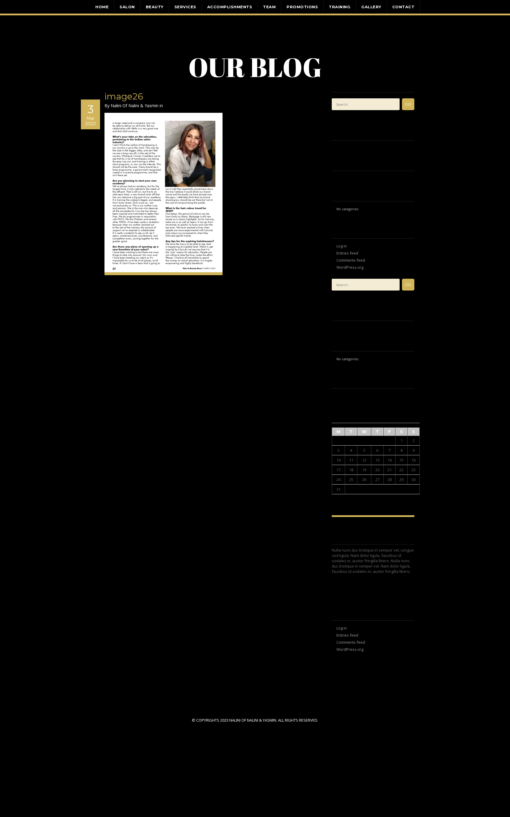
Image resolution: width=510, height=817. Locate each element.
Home (102, 6)
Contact (403, 6)
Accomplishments (229, 6)
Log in (341, 246)
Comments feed (350, 260)
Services (185, 6)
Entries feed (347, 253)
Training (339, 6)
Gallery (371, 6)
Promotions (302, 6)
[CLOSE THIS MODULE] (177, 747)
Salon (127, 6)
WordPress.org (349, 267)
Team (269, 6)
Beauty (155, 6)
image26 (123, 96)
